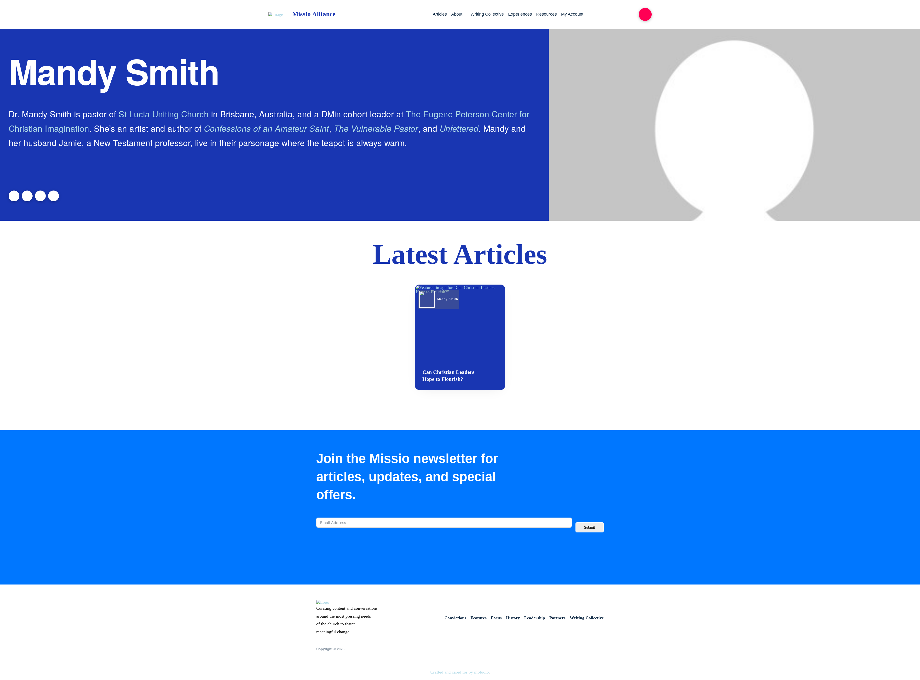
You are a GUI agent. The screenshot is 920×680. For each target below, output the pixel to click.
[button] (645, 14)
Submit (589, 527)
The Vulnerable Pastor (376, 128)
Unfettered (459, 128)
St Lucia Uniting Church (164, 114)
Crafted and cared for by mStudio (459, 672)
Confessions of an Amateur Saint (266, 128)
